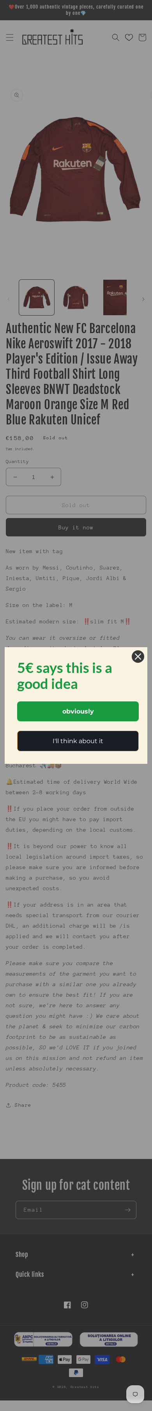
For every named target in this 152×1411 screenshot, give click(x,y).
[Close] (138, 656)
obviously (78, 711)
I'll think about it (78, 741)
